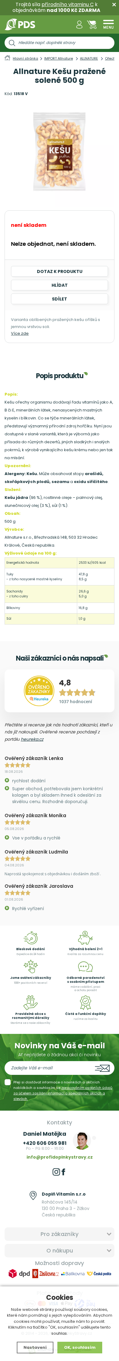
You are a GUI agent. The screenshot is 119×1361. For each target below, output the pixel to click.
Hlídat (60, 285)
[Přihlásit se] (79, 24)
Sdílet (59, 299)
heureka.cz (32, 739)
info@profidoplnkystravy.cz (60, 1157)
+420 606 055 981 (45, 1143)
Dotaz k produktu (59, 271)
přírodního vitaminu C (67, 4)
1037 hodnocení (75, 701)
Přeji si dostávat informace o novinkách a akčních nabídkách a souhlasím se (62, 1090)
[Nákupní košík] (92, 24)
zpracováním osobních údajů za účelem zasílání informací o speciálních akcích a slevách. (62, 1093)
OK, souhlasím (80, 1347)
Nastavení (35, 1347)
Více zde (20, 333)
